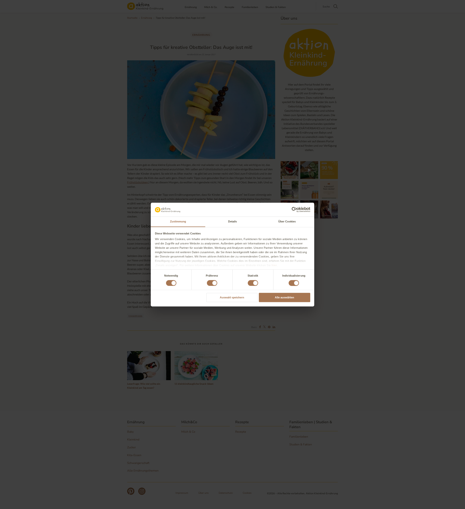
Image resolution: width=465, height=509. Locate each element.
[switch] (212, 283)
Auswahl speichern (232, 297)
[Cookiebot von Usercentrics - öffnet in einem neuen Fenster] (294, 209)
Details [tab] (232, 221)
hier (274, 265)
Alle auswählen (284, 297)
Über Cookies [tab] (287, 221)
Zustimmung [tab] (178, 221)
